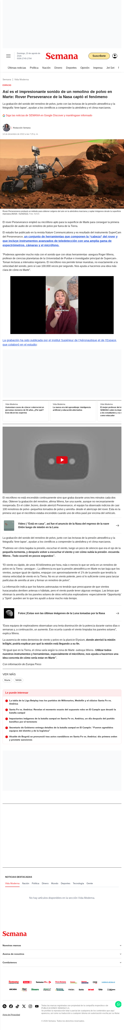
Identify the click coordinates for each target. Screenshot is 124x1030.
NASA (18, 680)
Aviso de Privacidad (15, 1015)
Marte (7, 680)
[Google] (4, 1006)
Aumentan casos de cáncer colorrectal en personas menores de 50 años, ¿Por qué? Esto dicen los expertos (24, 410)
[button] (62, 460)
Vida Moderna (21, 79)
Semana (7, 79)
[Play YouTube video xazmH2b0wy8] (62, 460)
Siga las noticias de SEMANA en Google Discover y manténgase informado (49, 115)
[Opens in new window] (11, 1006)
